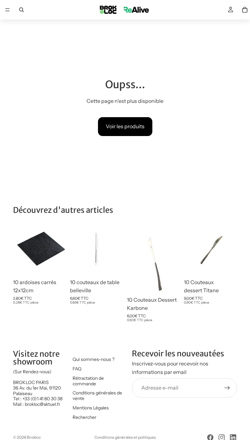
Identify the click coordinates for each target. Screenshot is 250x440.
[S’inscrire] (227, 388)
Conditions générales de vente (97, 396)
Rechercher (84, 417)
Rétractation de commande (88, 381)
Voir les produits (125, 126)
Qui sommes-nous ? (94, 359)
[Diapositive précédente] (20, 249)
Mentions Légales (91, 408)
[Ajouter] (56, 265)
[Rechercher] (21, 10)
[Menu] (7, 9)
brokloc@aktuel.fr (42, 404)
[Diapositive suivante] (59, 249)
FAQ (77, 369)
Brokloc (34, 437)
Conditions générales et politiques (125, 437)
